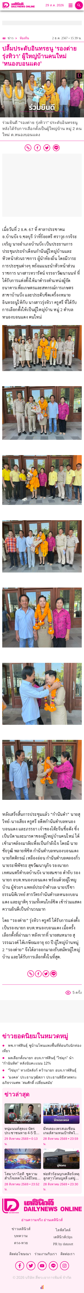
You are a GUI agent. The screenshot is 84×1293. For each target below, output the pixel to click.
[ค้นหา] (79, 5)
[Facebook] (38, 973)
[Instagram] (64, 1265)
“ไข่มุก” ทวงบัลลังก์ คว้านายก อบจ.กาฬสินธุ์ (42, 1070)
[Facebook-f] (19, 1265)
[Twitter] (46, 973)
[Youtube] (42, 1265)
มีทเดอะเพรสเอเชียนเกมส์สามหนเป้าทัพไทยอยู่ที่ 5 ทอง (61, 1133)
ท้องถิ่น (24, 38)
